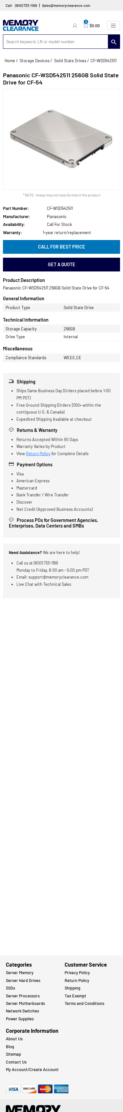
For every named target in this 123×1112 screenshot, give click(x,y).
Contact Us (16, 1062)
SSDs (10, 988)
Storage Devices (35, 60)
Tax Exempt (75, 995)
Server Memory (19, 972)
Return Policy (38, 453)
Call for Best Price (61, 247)
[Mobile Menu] (113, 25)
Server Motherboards (25, 1003)
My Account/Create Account (32, 1069)
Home (10, 60)
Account (76, 25)
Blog (10, 1046)
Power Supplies (20, 1018)
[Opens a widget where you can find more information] (102, 1078)
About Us (14, 1038)
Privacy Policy (77, 972)
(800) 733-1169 (26, 5)
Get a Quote (61, 264)
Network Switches (22, 1010)
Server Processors (23, 995)
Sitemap (13, 1054)
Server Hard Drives (23, 980)
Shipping (72, 988)
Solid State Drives (70, 60)
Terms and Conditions (84, 1003)
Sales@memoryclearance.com (66, 5)
